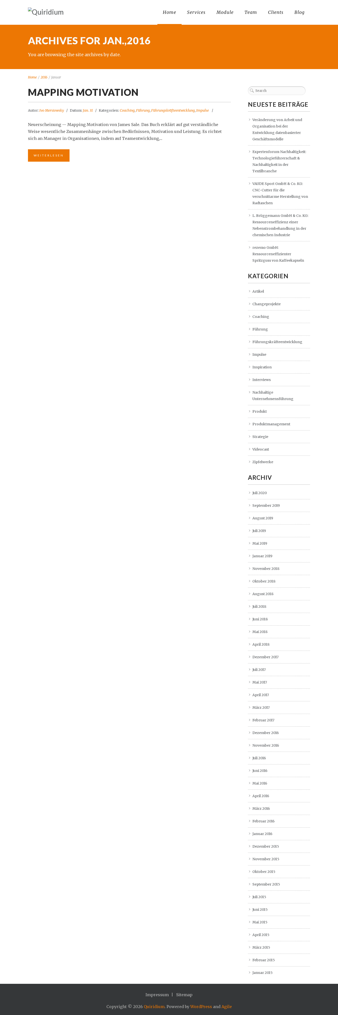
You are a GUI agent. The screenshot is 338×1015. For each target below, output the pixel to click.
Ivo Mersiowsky (51, 110)
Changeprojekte (266, 304)
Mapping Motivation (83, 92)
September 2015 (266, 884)
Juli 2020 (259, 493)
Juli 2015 (259, 897)
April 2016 (260, 796)
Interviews (261, 380)
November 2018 (265, 568)
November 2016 (265, 745)
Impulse (202, 110)
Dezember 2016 (265, 733)
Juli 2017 (259, 669)
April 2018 (260, 644)
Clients (276, 12)
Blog (299, 12)
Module (225, 12)
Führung (143, 110)
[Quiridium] (46, 11)
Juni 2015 (260, 909)
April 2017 (260, 695)
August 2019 (262, 518)
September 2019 (266, 505)
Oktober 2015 (263, 871)
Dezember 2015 (265, 846)
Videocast (260, 449)
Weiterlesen (49, 155)
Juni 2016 (259, 770)
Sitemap (184, 994)
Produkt (259, 411)
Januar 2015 (262, 972)
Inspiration (262, 367)
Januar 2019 (262, 556)
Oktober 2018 (263, 581)
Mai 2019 (259, 543)
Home (169, 12)
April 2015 (260, 935)
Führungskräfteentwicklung (173, 110)
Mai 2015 (259, 922)
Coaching (127, 110)
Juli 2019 (259, 531)
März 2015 (261, 947)
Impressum (157, 994)
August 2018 (262, 594)
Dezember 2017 (265, 657)
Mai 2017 (259, 682)
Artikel (258, 291)
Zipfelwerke (262, 462)
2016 (44, 77)
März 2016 (261, 808)
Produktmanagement (271, 424)
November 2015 (265, 859)
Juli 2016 (259, 758)
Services (196, 12)
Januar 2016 (262, 834)
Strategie (260, 436)
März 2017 (261, 707)
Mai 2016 (259, 783)
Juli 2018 (259, 606)
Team (250, 12)
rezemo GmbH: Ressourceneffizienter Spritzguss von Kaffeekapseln (278, 254)
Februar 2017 (263, 720)
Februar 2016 (263, 821)
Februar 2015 (263, 960)
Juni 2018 (260, 619)
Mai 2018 (259, 632)
